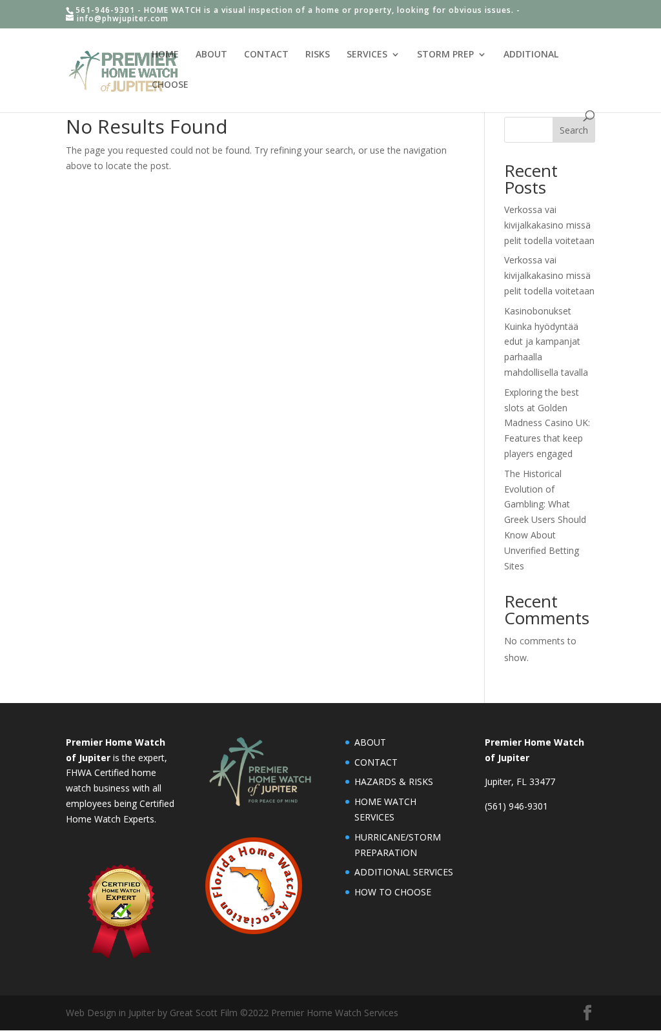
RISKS (317, 55)
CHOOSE (170, 85)
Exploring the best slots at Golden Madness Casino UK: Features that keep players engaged (547, 423)
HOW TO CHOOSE (392, 892)
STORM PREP (445, 55)
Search (574, 130)
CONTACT (266, 55)
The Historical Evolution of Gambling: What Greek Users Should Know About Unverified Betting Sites (545, 519)
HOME (165, 55)
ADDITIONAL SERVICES (403, 872)
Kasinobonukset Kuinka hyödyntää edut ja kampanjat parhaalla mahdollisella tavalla (546, 341)
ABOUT (211, 55)
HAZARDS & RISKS (393, 781)
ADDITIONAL (530, 55)
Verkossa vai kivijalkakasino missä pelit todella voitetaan (549, 225)
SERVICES (367, 55)
